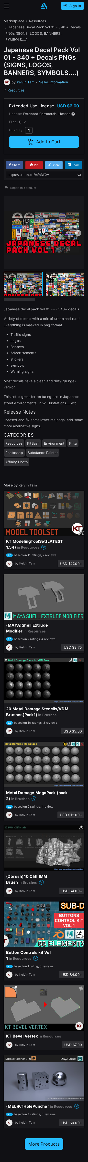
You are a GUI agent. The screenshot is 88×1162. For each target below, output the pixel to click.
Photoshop (14, 453)
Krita (73, 443)
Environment (54, 443)
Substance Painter (43, 453)
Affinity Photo (16, 462)
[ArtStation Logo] (44, 6)
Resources (16, 90)
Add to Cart (48, 141)
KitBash (33, 443)
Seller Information (53, 82)
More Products (44, 1144)
